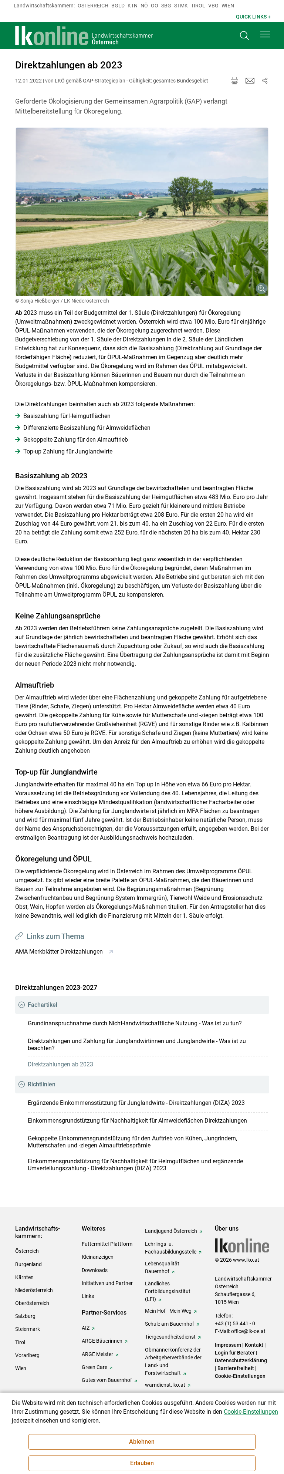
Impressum (228, 1345)
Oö (154, 6)
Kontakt (254, 1345)
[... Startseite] (84, 35)
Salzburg (25, 1316)
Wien (228, 6)
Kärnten (24, 1277)
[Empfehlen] (250, 80)
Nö (144, 6)
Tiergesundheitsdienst (170, 1337)
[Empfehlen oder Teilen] (264, 80)
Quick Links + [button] (253, 17)
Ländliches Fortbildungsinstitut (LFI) (167, 1291)
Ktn (133, 6)
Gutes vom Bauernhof (107, 1380)
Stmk (181, 6)
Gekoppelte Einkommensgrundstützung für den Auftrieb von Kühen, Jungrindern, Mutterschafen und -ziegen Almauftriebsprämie (132, 1142)
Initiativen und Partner (107, 1283)
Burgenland (28, 1264)
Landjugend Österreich (171, 1231)
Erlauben (142, 1463)
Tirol (198, 6)
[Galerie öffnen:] (142, 212)
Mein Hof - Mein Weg (168, 1311)
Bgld (118, 6)
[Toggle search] (244, 35)
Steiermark (27, 1329)
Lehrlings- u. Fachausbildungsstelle (170, 1248)
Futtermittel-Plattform (107, 1244)
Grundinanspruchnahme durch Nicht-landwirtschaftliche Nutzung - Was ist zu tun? (135, 1023)
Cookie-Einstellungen (240, 1376)
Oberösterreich (32, 1303)
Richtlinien (41, 1084)
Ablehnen (142, 1441)
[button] (265, 34)
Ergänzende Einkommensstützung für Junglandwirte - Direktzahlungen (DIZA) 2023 (136, 1102)
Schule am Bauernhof (169, 1324)
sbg (166, 6)
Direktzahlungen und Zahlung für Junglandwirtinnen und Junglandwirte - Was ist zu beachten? (137, 1045)
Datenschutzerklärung (241, 1360)
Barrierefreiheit (235, 1368)
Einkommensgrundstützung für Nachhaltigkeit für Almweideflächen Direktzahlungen (137, 1120)
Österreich (93, 6)
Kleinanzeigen (98, 1257)
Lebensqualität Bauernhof (162, 1267)
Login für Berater (235, 1353)
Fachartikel (42, 1004)
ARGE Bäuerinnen (102, 1341)
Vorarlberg (27, 1355)
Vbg (213, 6)
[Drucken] (234, 80)
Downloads (95, 1270)
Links (88, 1296)
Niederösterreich (34, 1290)
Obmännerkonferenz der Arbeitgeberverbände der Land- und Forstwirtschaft (173, 1361)
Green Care (94, 1367)
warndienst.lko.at (165, 1385)
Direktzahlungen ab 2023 (60, 1064)
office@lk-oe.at (248, 1331)
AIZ (85, 1328)
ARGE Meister (97, 1354)
